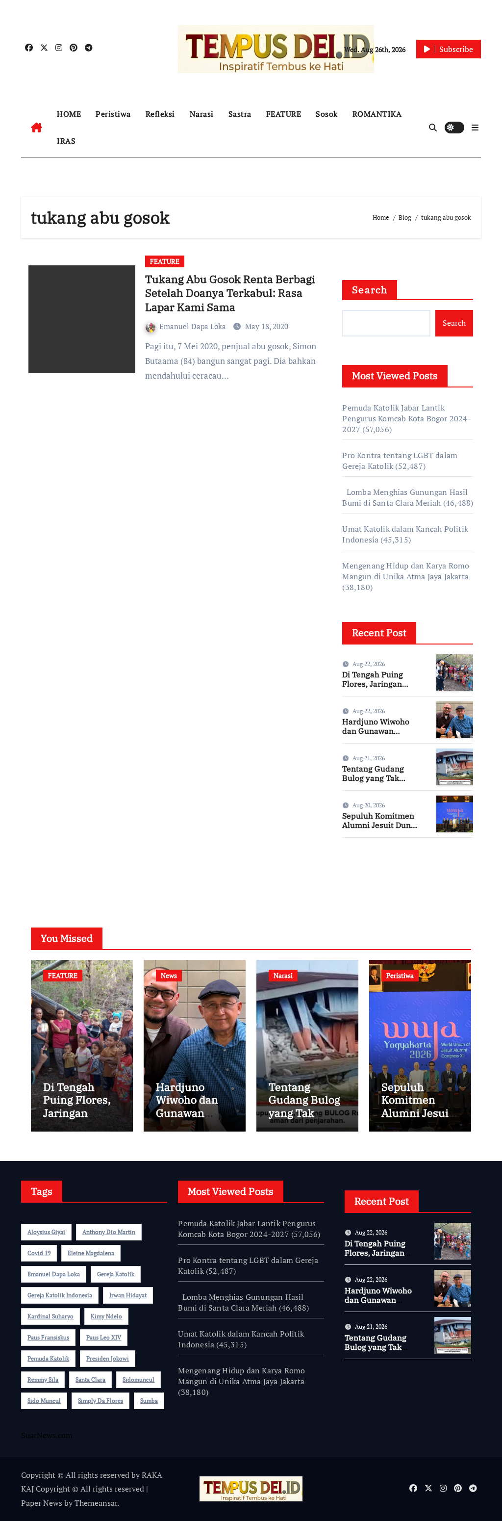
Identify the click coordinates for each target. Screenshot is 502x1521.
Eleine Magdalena (91, 1253)
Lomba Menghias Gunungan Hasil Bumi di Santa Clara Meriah (405, 497)
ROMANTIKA (377, 113)
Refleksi (160, 113)
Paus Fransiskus (48, 1337)
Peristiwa (113, 113)
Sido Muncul (44, 1400)
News (169, 975)
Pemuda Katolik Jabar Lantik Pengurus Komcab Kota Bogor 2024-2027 (406, 418)
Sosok (327, 113)
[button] (475, 127)
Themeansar (96, 1502)
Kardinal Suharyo (50, 1316)
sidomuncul (138, 1379)
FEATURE (283, 113)
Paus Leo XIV (103, 1337)
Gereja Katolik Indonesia (59, 1295)
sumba (149, 1400)
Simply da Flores (100, 1400)
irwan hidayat (128, 1295)
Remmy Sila (42, 1379)
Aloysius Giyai (46, 1232)
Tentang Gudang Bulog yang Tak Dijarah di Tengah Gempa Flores (375, 783)
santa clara (90, 1379)
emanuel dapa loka (53, 1274)
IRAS (66, 140)
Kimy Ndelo (106, 1316)
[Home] (37, 127)
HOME (69, 113)
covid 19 (38, 1253)
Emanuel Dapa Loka (193, 326)
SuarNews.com (368, 874)
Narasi (202, 113)
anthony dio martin (108, 1232)
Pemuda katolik (48, 1358)
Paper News (41, 1502)
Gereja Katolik (115, 1274)
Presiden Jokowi (107, 1358)
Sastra (239, 113)
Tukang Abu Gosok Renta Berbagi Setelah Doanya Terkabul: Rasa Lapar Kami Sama (230, 293)
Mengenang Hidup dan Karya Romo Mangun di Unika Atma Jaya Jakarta (405, 571)
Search (369, 289)
